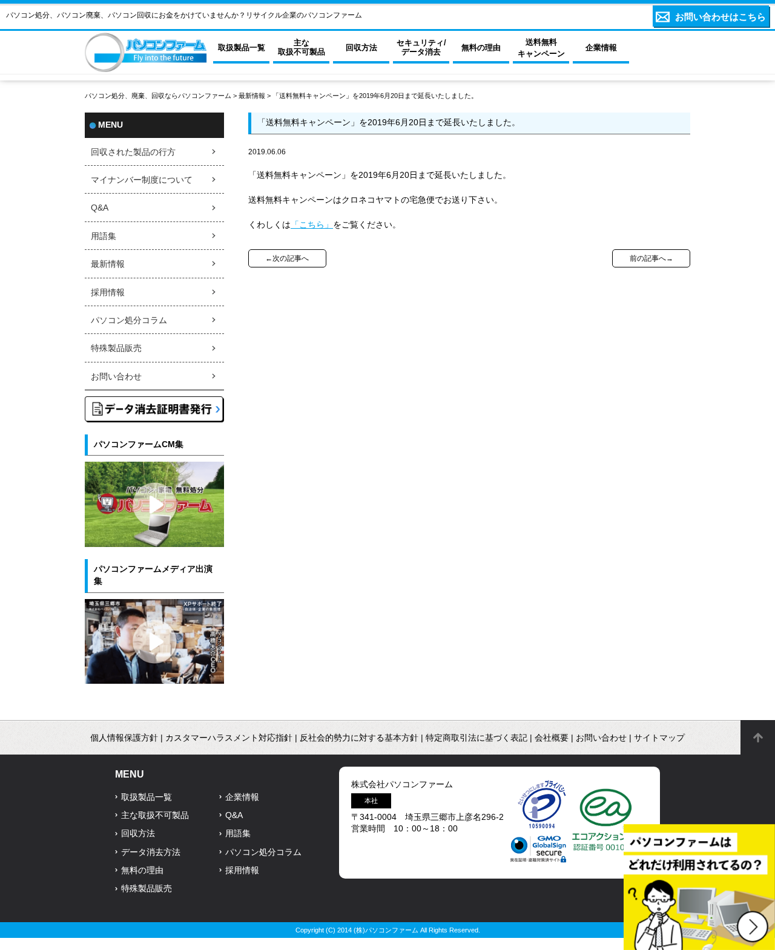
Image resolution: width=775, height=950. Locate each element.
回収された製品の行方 (133, 152)
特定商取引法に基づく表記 (476, 737)
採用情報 (108, 292)
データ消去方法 (150, 852)
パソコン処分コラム (129, 320)
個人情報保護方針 (124, 737)
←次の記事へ (287, 258)
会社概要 (552, 737)
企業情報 (242, 797)
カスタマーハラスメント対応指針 (228, 737)
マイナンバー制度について (142, 180)
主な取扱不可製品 (155, 815)
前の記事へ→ (651, 258)
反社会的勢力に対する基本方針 (359, 737)
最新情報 (252, 95)
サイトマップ (659, 737)
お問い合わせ (116, 376)
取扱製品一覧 (146, 797)
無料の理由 (142, 870)
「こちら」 (312, 224)
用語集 (103, 236)
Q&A (99, 207)
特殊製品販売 (116, 348)
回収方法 (138, 833)
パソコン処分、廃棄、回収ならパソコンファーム (159, 95)
